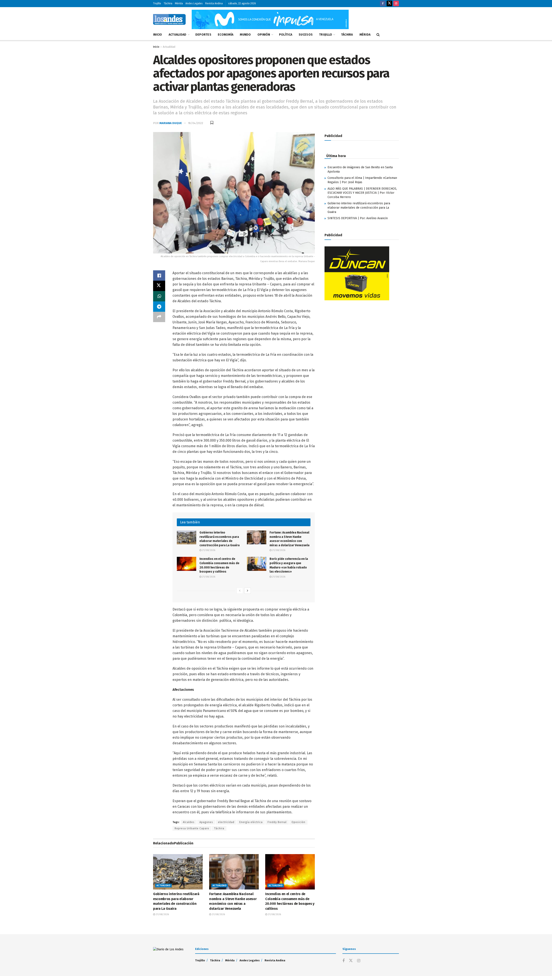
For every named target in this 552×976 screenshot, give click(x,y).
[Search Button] (378, 34)
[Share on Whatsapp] (159, 296)
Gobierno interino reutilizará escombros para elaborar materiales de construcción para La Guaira (359, 207)
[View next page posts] (247, 591)
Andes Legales (194, 3)
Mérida (179, 3)
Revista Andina (214, 3)
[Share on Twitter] (159, 286)
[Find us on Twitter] (389, 3)
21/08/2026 (208, 550)
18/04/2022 (195, 123)
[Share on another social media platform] (159, 317)
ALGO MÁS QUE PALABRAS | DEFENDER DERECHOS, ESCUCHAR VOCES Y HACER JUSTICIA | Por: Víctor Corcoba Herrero (362, 193)
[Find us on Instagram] (396, 3)
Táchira (168, 3)
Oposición (298, 822)
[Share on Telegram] (159, 306)
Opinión (263, 34)
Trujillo (157, 3)
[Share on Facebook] (159, 275)
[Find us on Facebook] (383, 3)
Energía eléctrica (251, 822)
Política (285, 34)
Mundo (245, 34)
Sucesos (306, 34)
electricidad (226, 822)
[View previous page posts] (240, 591)
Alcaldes (188, 822)
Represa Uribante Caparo (192, 828)
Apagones (206, 822)
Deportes (203, 34)
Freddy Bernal (277, 822)
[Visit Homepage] (169, 19)
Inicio (157, 34)
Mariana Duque (170, 123)
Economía (225, 34)
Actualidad (178, 34)
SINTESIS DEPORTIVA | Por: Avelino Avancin (358, 218)
